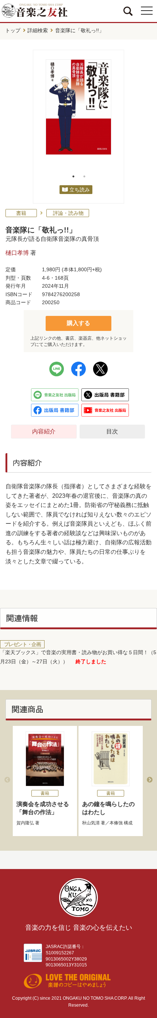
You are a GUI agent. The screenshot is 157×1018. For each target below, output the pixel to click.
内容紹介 (43, 431)
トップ (12, 30)
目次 (112, 431)
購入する (78, 323)
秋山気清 (91, 822)
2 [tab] (84, 176)
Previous (7, 780)
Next (149, 780)
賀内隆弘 (25, 822)
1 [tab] (73, 176)
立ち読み (79, 190)
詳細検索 (37, 30)
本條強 (116, 822)
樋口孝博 (17, 253)
